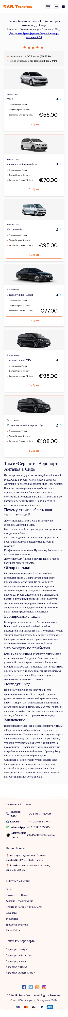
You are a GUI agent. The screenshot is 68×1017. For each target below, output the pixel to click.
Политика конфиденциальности (24, 907)
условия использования (19, 901)
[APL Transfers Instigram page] (44, 988)
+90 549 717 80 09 (39, 813)
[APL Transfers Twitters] (31, 988)
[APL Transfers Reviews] (34, 47)
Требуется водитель (17, 924)
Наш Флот (11, 912)
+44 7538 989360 (38, 827)
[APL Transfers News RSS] (37, 988)
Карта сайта (13, 930)
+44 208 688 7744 (39, 821)
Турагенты (12, 918)
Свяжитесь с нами (16, 895)
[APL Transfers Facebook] (24, 988)
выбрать (34, 124)
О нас (9, 889)
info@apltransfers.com (41, 835)
